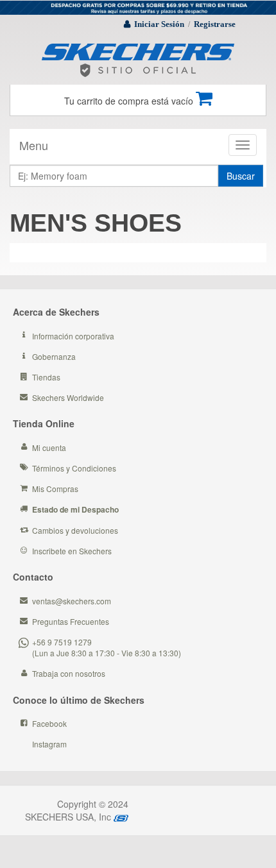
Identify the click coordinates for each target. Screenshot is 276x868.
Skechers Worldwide (68, 397)
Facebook (49, 723)
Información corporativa (73, 335)
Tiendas (46, 376)
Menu (33, 145)
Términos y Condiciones (74, 468)
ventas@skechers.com (71, 600)
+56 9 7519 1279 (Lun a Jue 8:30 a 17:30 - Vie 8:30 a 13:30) (106, 647)
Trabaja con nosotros (68, 673)
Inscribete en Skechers (72, 550)
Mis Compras (55, 488)
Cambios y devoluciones (75, 530)
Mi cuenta (49, 447)
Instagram (49, 743)
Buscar (241, 175)
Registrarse (215, 24)
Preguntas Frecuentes (70, 621)
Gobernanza (54, 356)
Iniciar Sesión (159, 24)
